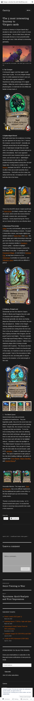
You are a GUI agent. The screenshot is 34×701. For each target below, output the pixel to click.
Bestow (5, 167)
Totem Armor (8, 211)
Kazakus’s (24, 243)
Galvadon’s (6, 260)
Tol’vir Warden (15, 458)
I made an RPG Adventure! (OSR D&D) (16, 638)
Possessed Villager (8, 253)
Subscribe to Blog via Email (16, 650)
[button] (10, 195)
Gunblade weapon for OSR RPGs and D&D (17, 633)
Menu (28, 10)
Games (5, 683)
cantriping (9, 451)
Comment (25, 569)
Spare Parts (17, 236)
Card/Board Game (15, 536)
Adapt (5, 228)
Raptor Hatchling (25, 458)
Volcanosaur (6, 258)
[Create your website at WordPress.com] (17, 2)
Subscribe (8, 671)
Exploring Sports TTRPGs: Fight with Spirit (17, 621)
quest (11, 260)
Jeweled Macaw (10, 461)
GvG (26, 236)
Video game (24, 536)
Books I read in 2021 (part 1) (13, 616)
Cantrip (6, 10)
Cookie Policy (6, 694)
